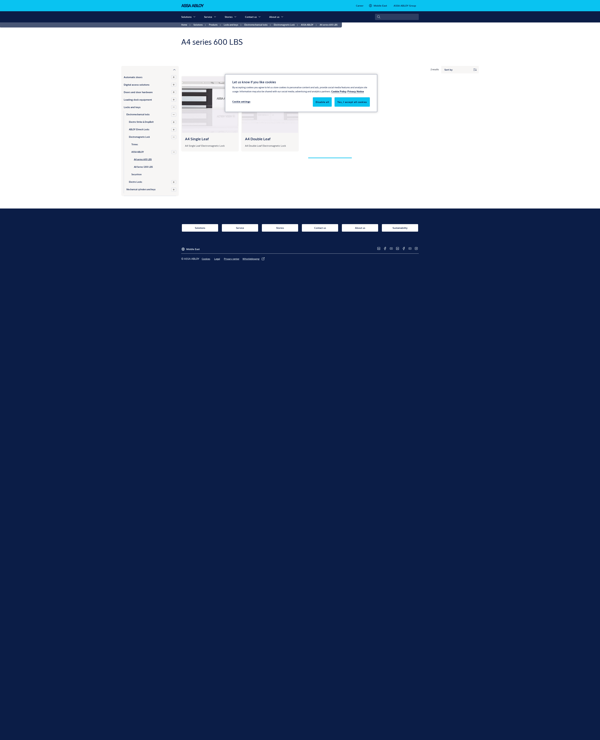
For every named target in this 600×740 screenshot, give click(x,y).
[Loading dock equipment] (173, 100)
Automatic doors (133, 77)
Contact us (251, 16)
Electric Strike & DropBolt (141, 122)
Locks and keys (132, 107)
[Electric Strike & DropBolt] (173, 122)
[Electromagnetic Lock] (173, 137)
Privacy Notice (355, 91)
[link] (359, 5)
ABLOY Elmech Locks (139, 129)
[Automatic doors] (173, 77)
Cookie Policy (339, 91)
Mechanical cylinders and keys (140, 189)
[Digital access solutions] (173, 85)
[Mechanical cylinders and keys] (173, 189)
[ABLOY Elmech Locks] (173, 130)
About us (274, 16)
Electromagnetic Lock (139, 137)
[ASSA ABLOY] (173, 152)
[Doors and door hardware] (173, 92)
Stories (228, 16)
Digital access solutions (136, 84)
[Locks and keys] (173, 107)
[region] (301, 93)
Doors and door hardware (138, 92)
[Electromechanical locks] (173, 115)
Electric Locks (135, 182)
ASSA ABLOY (137, 152)
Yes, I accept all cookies (352, 102)
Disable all (322, 102)
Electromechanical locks (138, 114)
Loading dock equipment (138, 99)
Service (208, 16)
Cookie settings (241, 101)
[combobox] (397, 17)
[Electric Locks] (173, 182)
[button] (194, 16)
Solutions (186, 16)
